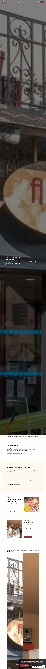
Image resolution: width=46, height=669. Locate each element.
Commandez (27, 436)
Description (11, 436)
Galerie (32, 436)
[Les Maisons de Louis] (21, 2)
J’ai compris (25, 665)
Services (16, 436)
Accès (36, 436)
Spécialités (21, 436)
